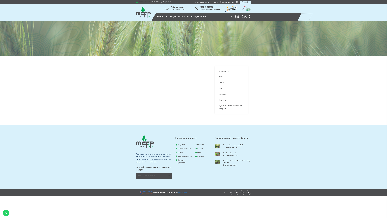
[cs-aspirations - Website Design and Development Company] (146, 192)
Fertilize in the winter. (230, 153)
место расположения (202, 2)
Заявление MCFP (184, 148)
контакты (203, 17)
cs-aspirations (183, 192)
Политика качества (227, 2)
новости (190, 17)
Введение (166, 2)
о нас (167, 17)
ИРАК (221, 77)
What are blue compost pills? (233, 145)
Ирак (220, 88)
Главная (160, 17)
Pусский (245, 2)
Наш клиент (223, 100)
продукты (173, 17)
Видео (197, 17)
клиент (221, 83)
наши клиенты (224, 71)
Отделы (215, 2)
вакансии (181, 17)
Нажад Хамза (224, 94)
